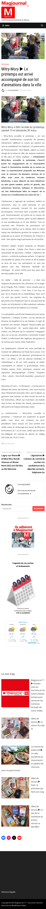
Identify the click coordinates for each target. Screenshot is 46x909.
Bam (24, 905)
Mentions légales (8, 892)
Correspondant (13, 90)
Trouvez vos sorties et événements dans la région (23, 611)
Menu (7, 25)
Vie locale (5, 64)
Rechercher (6, 504)
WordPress (16, 905)
